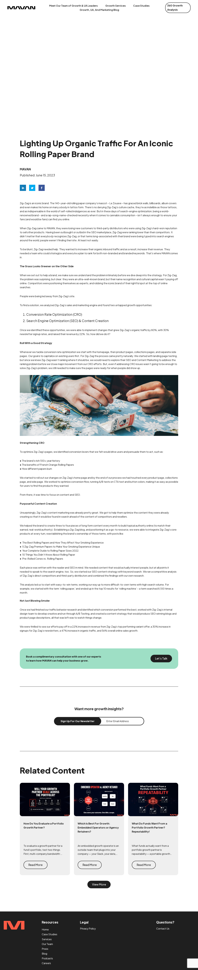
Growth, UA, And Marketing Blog (99, 9)
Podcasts (47, 958)
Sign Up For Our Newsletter (78, 721)
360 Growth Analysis (175, 7)
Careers (46, 963)
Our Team (47, 944)
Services (47, 939)
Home (45, 929)
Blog (44, 953)
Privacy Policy (88, 928)
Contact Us (162, 928)
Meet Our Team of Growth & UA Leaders (73, 5)
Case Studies (141, 5)
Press (45, 948)
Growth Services (115, 5)
